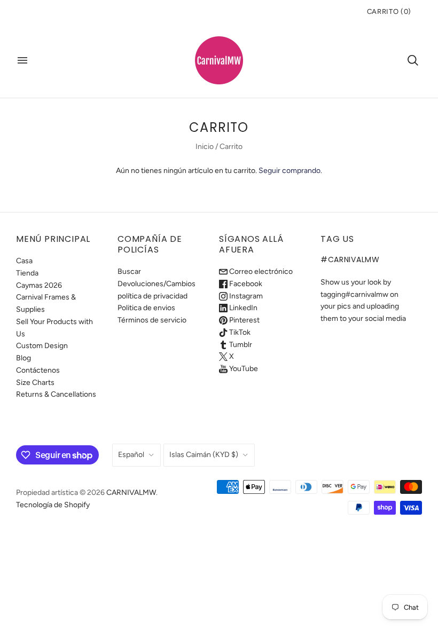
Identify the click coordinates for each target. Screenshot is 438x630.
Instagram (245, 296)
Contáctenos (38, 370)
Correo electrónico (260, 271)
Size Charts (35, 382)
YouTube (243, 368)
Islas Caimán (203, 454)
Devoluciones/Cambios (156, 283)
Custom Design (42, 345)
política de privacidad (152, 296)
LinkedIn (242, 307)
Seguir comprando (289, 170)
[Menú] (22, 60)
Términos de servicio (152, 320)
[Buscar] (413, 60)
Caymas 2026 (39, 285)
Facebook (245, 283)
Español (131, 454)
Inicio (204, 146)
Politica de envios (146, 307)
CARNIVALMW (131, 492)
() (389, 11)
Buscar (129, 271)
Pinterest (244, 320)
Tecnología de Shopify (53, 504)
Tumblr (240, 344)
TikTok (239, 332)
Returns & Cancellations (56, 394)
